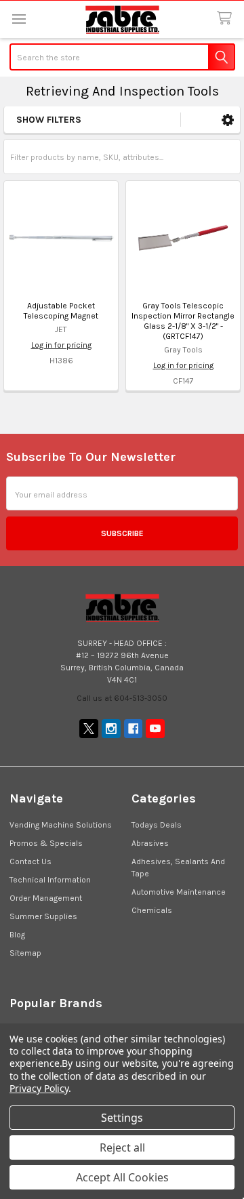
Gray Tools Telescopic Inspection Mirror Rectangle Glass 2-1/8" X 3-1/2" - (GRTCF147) (183, 321)
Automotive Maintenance (178, 892)
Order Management (45, 898)
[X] (88, 728)
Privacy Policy (38, 1088)
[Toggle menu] (18, 18)
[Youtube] (155, 728)
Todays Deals (156, 825)
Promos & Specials (46, 843)
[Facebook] (133, 728)
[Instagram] (111, 728)
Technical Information (50, 880)
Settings (122, 1117)
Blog (17, 934)
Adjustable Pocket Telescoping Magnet (61, 311)
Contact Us (30, 861)
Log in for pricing (61, 345)
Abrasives (150, 843)
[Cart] (226, 18)
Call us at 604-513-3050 (122, 698)
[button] (228, 119)
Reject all (122, 1147)
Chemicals (151, 910)
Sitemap (25, 953)
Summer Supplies (43, 916)
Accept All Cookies (122, 1177)
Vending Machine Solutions (60, 825)
